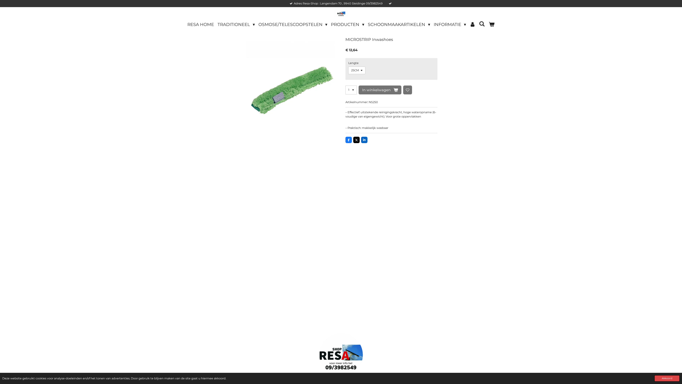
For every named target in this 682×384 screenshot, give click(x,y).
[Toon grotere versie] (341, 355)
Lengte (353, 63)
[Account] (472, 25)
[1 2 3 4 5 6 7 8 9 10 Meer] (351, 90)
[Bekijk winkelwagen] (491, 25)
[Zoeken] (482, 24)
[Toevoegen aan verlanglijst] (407, 90)
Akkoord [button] (667, 378)
